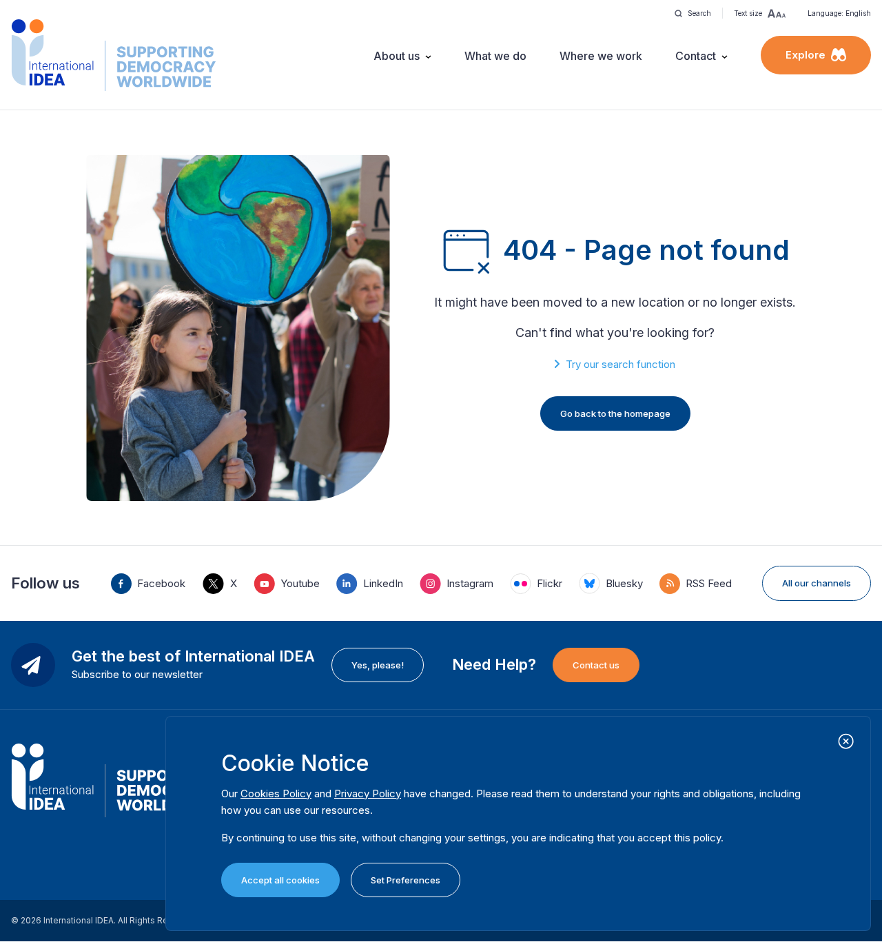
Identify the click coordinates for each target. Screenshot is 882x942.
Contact (695, 56)
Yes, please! (377, 664)
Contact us (596, 664)
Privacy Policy (367, 793)
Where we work (601, 56)
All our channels (816, 582)
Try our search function (620, 364)
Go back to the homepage (615, 413)
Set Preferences (405, 879)
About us (396, 56)
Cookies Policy (275, 793)
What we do (495, 56)
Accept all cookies (280, 879)
